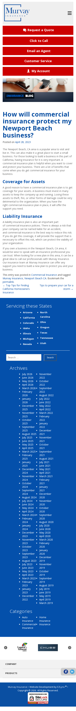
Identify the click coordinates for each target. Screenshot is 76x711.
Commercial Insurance (44, 274)
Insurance (44, 624)
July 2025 (27, 437)
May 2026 (27, 381)
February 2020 (44, 544)
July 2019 (44, 589)
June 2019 (45, 592)
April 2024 (27, 511)
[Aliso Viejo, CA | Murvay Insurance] (17, 12)
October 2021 (44, 446)
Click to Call (39, 41)
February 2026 (27, 393)
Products (11, 673)
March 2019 (46, 603)
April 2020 (45, 536)
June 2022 (45, 402)
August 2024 (29, 497)
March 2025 (29, 451)
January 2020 (43, 551)
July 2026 (27, 374)
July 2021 (44, 462)
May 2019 (45, 596)
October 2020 (44, 509)
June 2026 (27, 377)
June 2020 (45, 529)
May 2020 (45, 532)
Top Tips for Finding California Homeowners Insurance (16, 289)
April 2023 (27, 574)
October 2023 (26, 548)
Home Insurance (44, 619)
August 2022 (46, 395)
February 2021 (44, 481)
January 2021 (43, 488)
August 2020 (46, 522)
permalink (8, 281)
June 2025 (27, 441)
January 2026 (26, 400)
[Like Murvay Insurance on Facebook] (66, 671)
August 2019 (46, 585)
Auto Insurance (27, 619)
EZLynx (61, 686)
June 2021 (45, 465)
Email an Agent (39, 51)
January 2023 (26, 590)
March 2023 (29, 578)
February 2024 (27, 520)
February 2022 (44, 418)
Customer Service (38, 61)
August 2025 (29, 434)
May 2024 (27, 508)
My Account (40, 71)
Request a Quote (40, 30)
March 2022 (46, 412)
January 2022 (43, 425)
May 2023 (27, 571)
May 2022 (45, 405)
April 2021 (45, 472)
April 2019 (45, 599)
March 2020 (46, 539)
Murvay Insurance (13, 278)
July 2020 (44, 525)
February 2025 (27, 456)
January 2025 (26, 463)
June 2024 (27, 504)
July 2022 (44, 398)
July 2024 (27, 501)
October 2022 (44, 382)
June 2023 (27, 567)
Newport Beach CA (35, 278)
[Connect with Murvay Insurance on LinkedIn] (72, 671)
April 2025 (27, 448)
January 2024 (26, 527)
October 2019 (44, 573)
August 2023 (29, 560)
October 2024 (26, 485)
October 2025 (26, 421)
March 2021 (46, 476)
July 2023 (27, 564)
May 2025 (27, 444)
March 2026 (29, 388)
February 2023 (27, 583)
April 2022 (45, 409)
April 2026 (27, 384)
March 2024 (29, 515)
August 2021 (46, 458)
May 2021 (45, 469)
